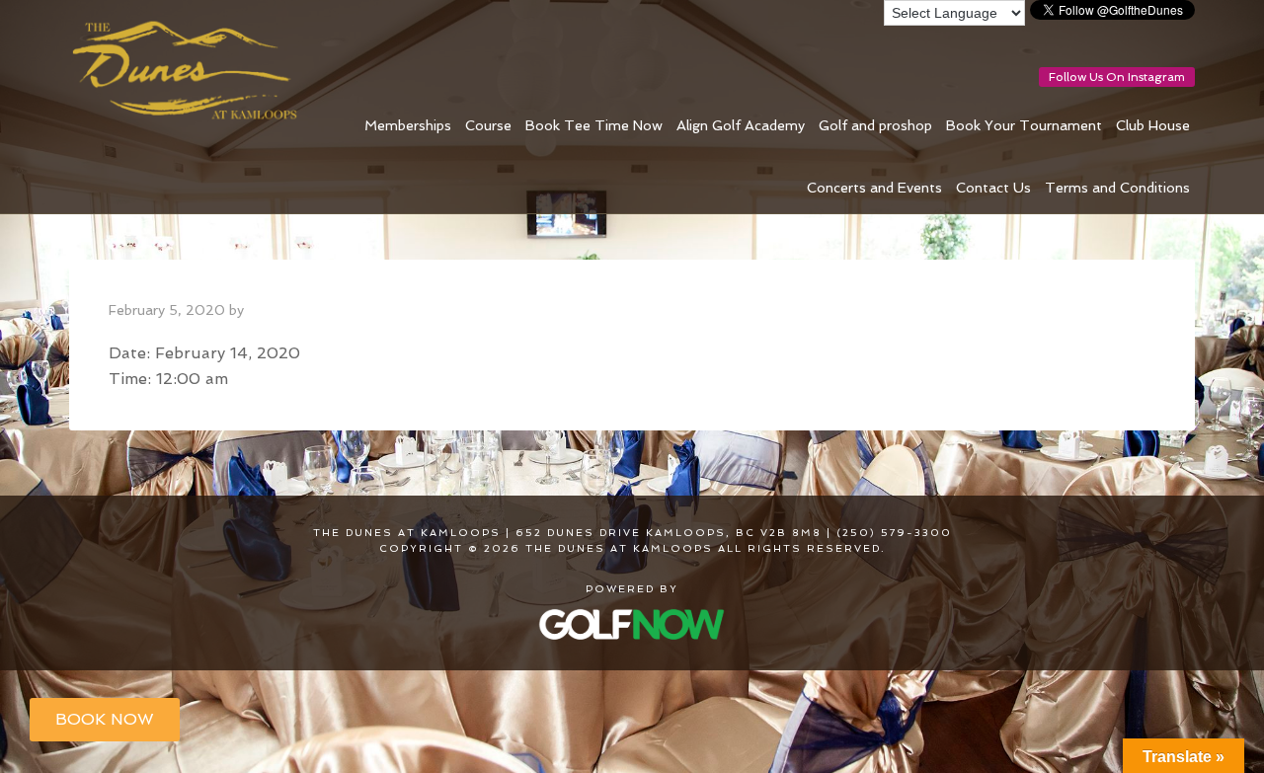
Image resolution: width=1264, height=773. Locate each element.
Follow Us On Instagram (1117, 77)
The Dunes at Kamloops (192, 70)
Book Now (104, 719)
